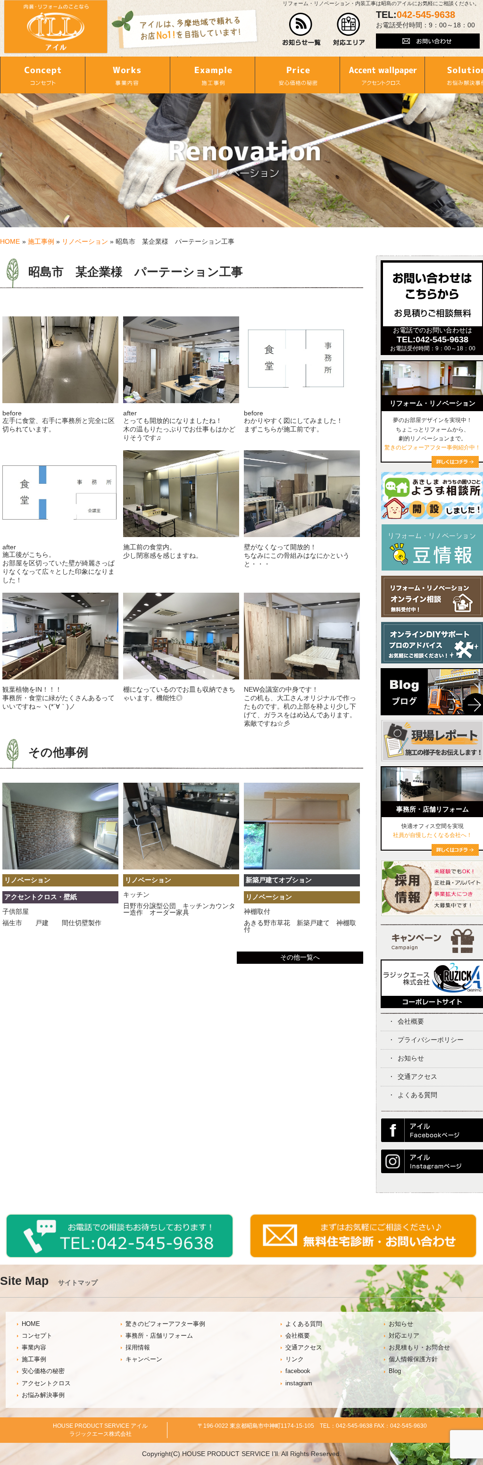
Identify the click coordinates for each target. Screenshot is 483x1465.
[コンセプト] (42, 75)
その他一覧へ (300, 957)
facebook (297, 1371)
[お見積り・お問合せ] (363, 1255)
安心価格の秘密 (43, 1371)
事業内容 (34, 1347)
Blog (395, 1371)
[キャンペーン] (432, 950)
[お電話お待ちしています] (119, 1255)
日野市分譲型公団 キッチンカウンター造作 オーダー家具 (179, 909)
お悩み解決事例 (43, 1395)
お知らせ (411, 1058)
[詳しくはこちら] (455, 853)
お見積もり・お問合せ (419, 1347)
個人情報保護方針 (413, 1359)
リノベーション (85, 241)
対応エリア (404, 1336)
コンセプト (37, 1336)
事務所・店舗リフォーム (159, 1336)
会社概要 (411, 1021)
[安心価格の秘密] (297, 75)
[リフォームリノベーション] (455, 465)
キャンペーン (143, 1359)
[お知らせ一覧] (302, 43)
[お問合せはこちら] (432, 324)
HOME (10, 241)
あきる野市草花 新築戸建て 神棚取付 (300, 926)
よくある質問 (417, 1095)
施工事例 (41, 241)
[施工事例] (212, 75)
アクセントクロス (46, 1383)
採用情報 (137, 1347)
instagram (298, 1383)
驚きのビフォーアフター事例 (165, 1324)
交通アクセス (417, 1076)
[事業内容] (127, 75)
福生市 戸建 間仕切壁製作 (51, 923)
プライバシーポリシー (431, 1039)
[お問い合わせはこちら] (428, 46)
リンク (294, 1359)
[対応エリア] (349, 43)
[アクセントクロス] (382, 75)
